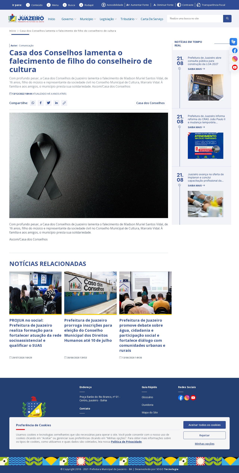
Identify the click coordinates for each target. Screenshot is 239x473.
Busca (69, 5)
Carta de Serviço (152, 19)
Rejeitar (204, 435)
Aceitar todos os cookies (205, 425)
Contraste (187, 5)
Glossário (147, 397)
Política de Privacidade (126, 441)
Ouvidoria (147, 405)
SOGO (167, 469)
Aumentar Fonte (140, 5)
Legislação (107, 19)
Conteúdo (35, 5)
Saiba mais (195, 69)
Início (51, 19)
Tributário (127, 19)
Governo (67, 19)
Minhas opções (204, 443)
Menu (53, 5)
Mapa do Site (150, 412)
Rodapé (87, 5)
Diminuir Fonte (165, 5)
